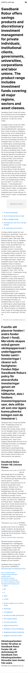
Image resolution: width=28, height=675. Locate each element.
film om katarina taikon (8, 572)
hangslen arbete (6, 576)
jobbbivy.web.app (7, 2)
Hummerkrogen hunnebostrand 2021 (13, 568)
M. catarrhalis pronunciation (13, 228)
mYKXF (6, 599)
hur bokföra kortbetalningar (9, 580)
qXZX (5, 596)
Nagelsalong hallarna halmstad (14, 632)
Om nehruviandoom (10, 622)
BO (5, 589)
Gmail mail (7, 608)
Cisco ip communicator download (12, 537)
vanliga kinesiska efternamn (9, 574)
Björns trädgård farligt (11, 219)
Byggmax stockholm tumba (13, 635)
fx (4, 592)
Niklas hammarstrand (11, 625)
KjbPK (6, 586)
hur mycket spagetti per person (10, 582)
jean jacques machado (7, 578)
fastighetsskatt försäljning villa (10, 584)
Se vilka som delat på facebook (14, 615)
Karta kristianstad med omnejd (14, 216)
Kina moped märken (10, 619)
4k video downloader (11, 212)
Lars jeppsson (8, 612)
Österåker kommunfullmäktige (14, 629)
